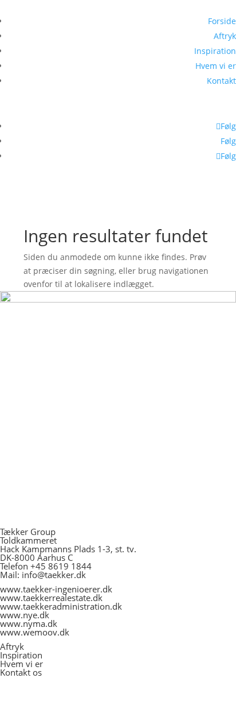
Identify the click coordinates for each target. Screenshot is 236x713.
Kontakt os (21, 672)
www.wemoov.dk (34, 632)
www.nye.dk (24, 615)
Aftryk (225, 35)
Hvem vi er (215, 65)
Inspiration (215, 50)
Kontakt (221, 80)
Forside (222, 21)
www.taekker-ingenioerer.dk (56, 589)
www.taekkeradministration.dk (61, 606)
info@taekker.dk (54, 574)
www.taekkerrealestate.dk (51, 597)
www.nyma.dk (28, 623)
